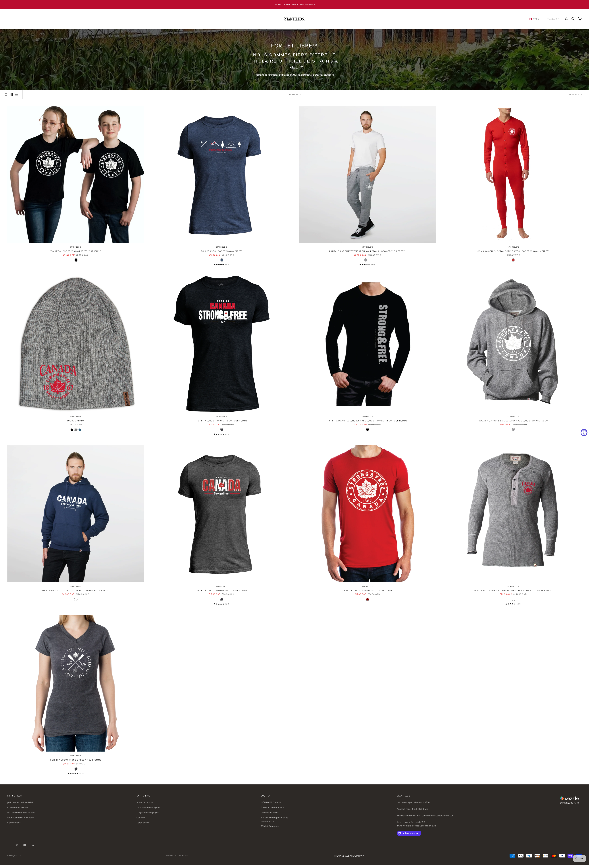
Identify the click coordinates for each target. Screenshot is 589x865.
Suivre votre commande (272, 807)
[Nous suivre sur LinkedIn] (32, 845)
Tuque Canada (76, 421)
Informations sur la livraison (20, 817)
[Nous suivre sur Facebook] (8, 845)
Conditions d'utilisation (18, 807)
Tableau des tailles (270, 812)
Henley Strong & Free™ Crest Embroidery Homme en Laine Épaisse (513, 590)
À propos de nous (145, 802)
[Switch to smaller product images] (11, 94)
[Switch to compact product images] (16, 94)
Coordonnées (14, 822)
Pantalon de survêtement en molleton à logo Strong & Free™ (367, 251)
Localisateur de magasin (148, 807)
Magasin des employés (148, 812)
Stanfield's (75, 247)
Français (552, 19)
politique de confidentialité (20, 802)
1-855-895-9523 (420, 809)
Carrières (141, 817)
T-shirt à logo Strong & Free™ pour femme (76, 760)
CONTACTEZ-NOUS (271, 802)
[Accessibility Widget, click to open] (584, 432)
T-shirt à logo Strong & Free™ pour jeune (75, 251)
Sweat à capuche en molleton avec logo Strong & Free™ (513, 421)
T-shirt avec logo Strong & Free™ (221, 251)
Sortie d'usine (143, 822)
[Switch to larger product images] (6, 94)
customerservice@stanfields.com (438, 815)
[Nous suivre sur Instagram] (16, 845)
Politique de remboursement (21, 812)
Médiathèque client (270, 826)
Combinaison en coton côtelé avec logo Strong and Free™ (513, 251)
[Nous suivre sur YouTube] (24, 845)
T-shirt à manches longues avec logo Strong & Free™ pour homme (367, 421)
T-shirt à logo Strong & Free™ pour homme (222, 421)
